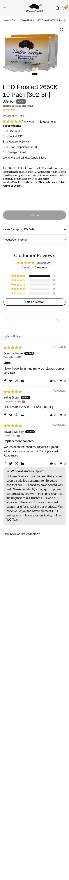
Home (6, 20)
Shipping (7, 106)
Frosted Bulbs (27, 20)
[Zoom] (61, 29)
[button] (12, 121)
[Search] (57, 8)
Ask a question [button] (34, 302)
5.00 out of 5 (44, 263)
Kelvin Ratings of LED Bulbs (19, 229)
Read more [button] (10, 455)
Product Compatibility (15, 239)
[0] (63, 8)
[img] (12, 347)
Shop (14, 20)
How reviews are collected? (21, 534)
